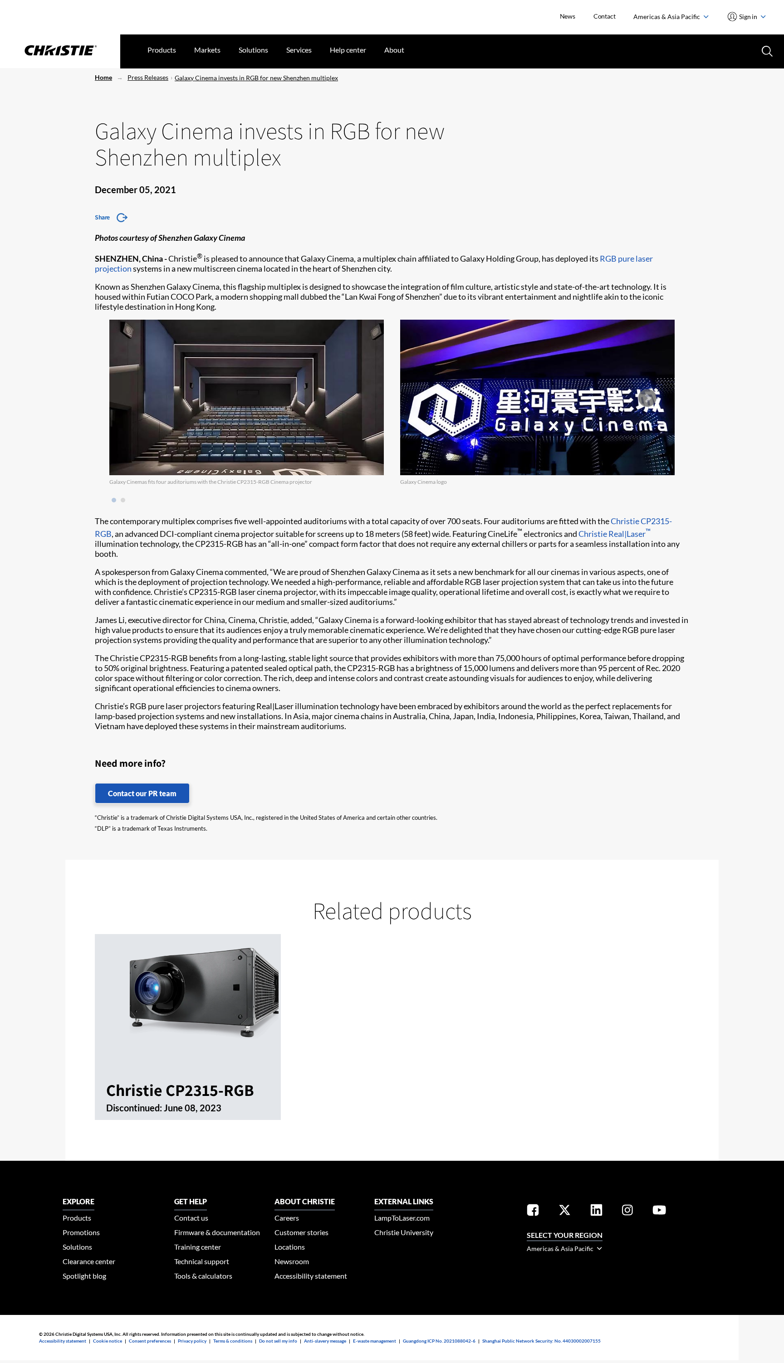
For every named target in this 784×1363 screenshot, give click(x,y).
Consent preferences (150, 1341)
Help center (348, 49)
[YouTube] (659, 1211)
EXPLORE (78, 1201)
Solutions (253, 49)
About (394, 49)
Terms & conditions (232, 1341)
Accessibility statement (310, 1275)
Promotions (81, 1232)
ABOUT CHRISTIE (304, 1201)
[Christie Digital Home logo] (60, 51)
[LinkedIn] (596, 1211)
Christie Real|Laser (614, 534)
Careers (286, 1217)
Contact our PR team (142, 793)
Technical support (201, 1261)
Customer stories (301, 1232)
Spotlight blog (84, 1275)
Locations (289, 1246)
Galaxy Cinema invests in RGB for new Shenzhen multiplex (256, 78)
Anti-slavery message (325, 1341)
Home (103, 77)
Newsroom (291, 1261)
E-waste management (374, 1341)
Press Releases (147, 77)
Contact (604, 16)
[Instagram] (627, 1211)
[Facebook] (533, 1211)
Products (161, 49)
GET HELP (190, 1201)
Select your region (565, 1235)
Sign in (748, 16)
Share (102, 217)
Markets (207, 49)
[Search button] (766, 50)
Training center (197, 1246)
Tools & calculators (203, 1275)
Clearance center (89, 1261)
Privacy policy (192, 1341)
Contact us (191, 1217)
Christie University (403, 1232)
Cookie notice (107, 1341)
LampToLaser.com (402, 1217)
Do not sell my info (278, 1341)
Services (299, 49)
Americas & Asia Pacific (667, 16)
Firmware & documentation (217, 1232)
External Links (403, 1201)
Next (647, 398)
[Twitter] (565, 1211)
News (567, 16)
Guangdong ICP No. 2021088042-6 (439, 1341)
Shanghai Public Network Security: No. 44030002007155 (541, 1341)
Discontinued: (135, 1107)
